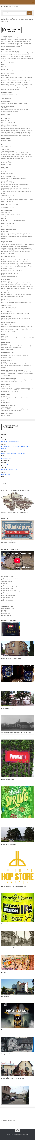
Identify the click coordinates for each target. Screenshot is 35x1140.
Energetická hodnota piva (7, 779)
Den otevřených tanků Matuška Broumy (10, 464)
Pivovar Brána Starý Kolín (7, 576)
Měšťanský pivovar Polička (7, 608)
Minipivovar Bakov (5, 579)
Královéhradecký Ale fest (7, 458)
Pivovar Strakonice (5, 613)
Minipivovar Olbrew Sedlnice (8, 585)
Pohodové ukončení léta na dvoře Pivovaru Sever (13, 453)
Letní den (3, 972)
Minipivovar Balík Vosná (7, 597)
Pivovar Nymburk (5, 612)
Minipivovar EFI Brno (6, 583)
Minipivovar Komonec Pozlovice (9, 599)
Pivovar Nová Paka (6, 615)
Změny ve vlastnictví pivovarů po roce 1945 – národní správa (16, 732)
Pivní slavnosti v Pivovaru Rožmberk (10, 441)
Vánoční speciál (5, 684)
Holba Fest (4, 436)
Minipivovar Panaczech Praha (8, 590)
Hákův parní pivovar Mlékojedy (8, 595)
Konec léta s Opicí (5, 474)
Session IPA (4, 924)
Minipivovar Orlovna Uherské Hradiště (10, 592)
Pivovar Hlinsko (5, 996)
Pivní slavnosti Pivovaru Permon (9, 469)
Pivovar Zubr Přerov (6, 610)
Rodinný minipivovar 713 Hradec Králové (11, 658)
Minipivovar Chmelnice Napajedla (9, 578)
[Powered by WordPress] (12, 1134)
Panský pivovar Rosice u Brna (8, 1054)
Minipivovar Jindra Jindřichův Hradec (10, 586)
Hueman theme (25, 1134)
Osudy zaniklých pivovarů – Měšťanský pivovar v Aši (14, 948)
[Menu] (33, 2)
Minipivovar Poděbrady (7, 588)
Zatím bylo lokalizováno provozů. (14, 512)
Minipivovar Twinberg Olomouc (8, 844)
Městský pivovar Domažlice (8, 600)
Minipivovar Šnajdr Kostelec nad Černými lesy (12, 1078)
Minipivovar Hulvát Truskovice (8, 593)
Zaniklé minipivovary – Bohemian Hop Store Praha (13, 886)
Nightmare (3, 1029)
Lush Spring (4, 820)
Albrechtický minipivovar (7, 581)
